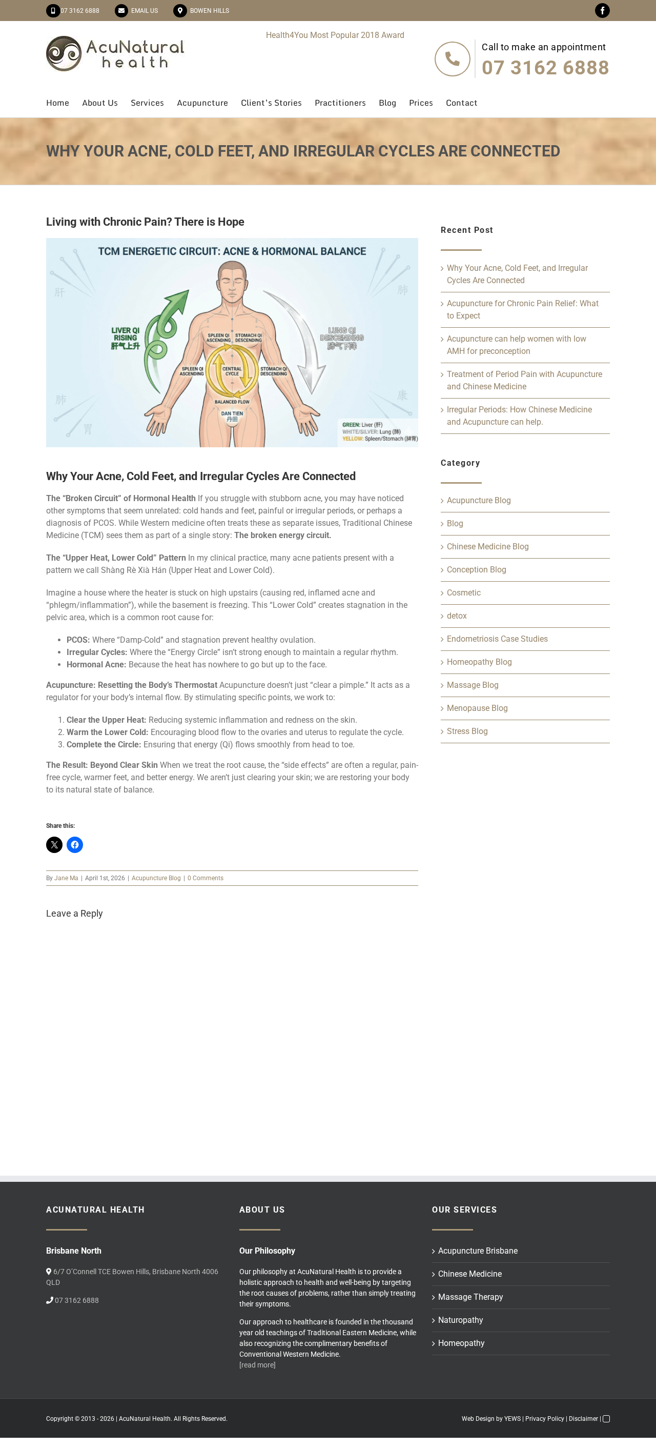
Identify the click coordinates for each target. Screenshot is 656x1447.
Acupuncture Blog (156, 878)
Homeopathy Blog (479, 662)
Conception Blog (476, 569)
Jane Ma (66, 878)
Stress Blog (467, 731)
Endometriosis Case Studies (497, 639)
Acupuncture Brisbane (478, 1251)
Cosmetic (464, 593)
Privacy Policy (544, 1418)
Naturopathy (460, 1320)
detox (457, 616)
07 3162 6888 (79, 10)
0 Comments (205, 878)
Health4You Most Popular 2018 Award (335, 35)
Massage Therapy (470, 1297)
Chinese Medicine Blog (488, 546)
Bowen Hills (208, 10)
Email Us (143, 10)
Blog (455, 523)
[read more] (257, 1365)
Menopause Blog (477, 708)
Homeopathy (461, 1343)
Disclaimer (583, 1418)
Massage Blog (473, 685)
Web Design (478, 1418)
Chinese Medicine (470, 1274)
